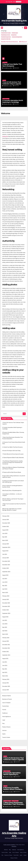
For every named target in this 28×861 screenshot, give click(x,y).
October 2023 (5, 568)
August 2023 (5, 575)
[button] (22, 27)
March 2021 (5, 675)
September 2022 (6, 613)
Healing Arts (5, 136)
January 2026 (5, 519)
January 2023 (5, 599)
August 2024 (5, 550)
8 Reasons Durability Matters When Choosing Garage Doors (12, 789)
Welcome (6, 849)
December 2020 (6, 686)
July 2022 (4, 620)
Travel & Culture (6, 737)
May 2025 (4, 536)
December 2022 (6, 602)
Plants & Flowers (6, 727)
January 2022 (5, 641)
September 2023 (6, 571)
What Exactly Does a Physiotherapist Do (12, 490)
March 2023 (5, 592)
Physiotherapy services (5, 34)
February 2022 (5, 637)
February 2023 (5, 596)
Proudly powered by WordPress (10, 844)
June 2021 (4, 665)
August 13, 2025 (7, 68)
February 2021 (5, 679)
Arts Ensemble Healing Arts (14, 20)
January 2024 (5, 557)
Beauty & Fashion (6, 98)
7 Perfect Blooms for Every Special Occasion (13, 454)
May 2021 (4, 669)
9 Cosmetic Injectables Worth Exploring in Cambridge (12, 101)
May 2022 (4, 627)
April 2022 (4, 630)
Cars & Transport (6, 702)
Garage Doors (13, 34)
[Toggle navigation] (25, 27)
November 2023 (6, 564)
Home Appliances (6, 716)
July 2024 (4, 554)
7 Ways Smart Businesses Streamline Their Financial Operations (13, 804)
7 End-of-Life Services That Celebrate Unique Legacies (11, 83)
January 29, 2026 (8, 104)
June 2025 (4, 533)
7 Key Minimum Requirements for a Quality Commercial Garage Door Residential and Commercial (12, 462)
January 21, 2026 (8, 791)
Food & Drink (5, 706)
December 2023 (6, 561)
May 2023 (4, 585)
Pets (3, 723)
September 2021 (6, 655)
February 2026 (5, 516)
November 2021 (6, 648)
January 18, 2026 (8, 806)
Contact (25, 855)
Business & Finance (7, 699)
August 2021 (5, 658)
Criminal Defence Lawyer (6, 32)
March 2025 (5, 540)
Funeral (4, 80)
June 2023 (4, 582)
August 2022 (5, 616)
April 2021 (4, 672)
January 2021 (5, 682)
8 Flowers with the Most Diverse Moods (11, 472)
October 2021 (5, 651)
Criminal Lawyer (15, 32)
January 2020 (5, 689)
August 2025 (5, 530)
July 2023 (4, 578)
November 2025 (6, 523)
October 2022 (5, 609)
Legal (3, 720)
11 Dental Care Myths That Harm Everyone (12, 447)
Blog (10, 849)
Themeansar (14, 846)
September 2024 (6, 547)
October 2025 (5, 526)
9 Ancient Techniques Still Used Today (12, 65)
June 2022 (4, 623)
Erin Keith (15, 68)
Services (4, 730)
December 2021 (6, 644)
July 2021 (4, 662)
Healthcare (5, 62)
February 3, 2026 (8, 85)
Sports (3, 733)
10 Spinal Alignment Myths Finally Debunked (13, 457)
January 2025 (5, 543)
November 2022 (6, 606)
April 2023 (4, 589)
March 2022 (5, 634)
